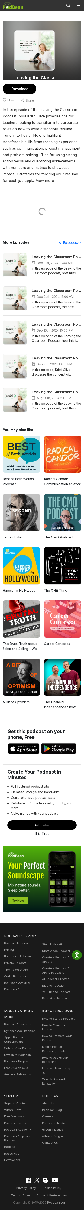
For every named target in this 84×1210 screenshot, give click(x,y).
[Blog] (45, 1180)
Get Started (42, 825)
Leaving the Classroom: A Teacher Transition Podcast (37, 77)
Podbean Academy (17, 1129)
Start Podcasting (53, 944)
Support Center (15, 1103)
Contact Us (50, 1142)
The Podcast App (16, 969)
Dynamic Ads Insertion (20, 1031)
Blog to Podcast (53, 985)
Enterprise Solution (17, 956)
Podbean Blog (52, 1110)
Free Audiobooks (16, 1068)
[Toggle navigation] (78, 5)
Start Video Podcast (56, 951)
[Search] (68, 5)
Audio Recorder (15, 976)
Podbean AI (12, 989)
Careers (48, 1116)
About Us (48, 1103)
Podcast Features (16, 943)
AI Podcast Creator (55, 979)
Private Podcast (15, 963)
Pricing (9, 950)
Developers (12, 1160)
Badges (9, 1146)
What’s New (12, 1110)
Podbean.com (57, 1202)
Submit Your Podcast (19, 1048)
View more (45, 180)
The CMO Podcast (58, 537)
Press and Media (54, 1123)
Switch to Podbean (17, 1055)
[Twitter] (36, 1180)
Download (19, 89)
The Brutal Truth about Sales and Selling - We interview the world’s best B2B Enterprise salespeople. (20, 646)
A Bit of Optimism (16, 702)
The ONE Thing (55, 590)
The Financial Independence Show (60, 704)
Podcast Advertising (18, 1024)
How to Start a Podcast (58, 1018)
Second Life (12, 537)
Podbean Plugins (16, 1061)
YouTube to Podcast (56, 992)
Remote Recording (17, 982)
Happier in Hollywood (19, 590)
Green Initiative (52, 1129)
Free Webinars (14, 1116)
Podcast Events (15, 1123)
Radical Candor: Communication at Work (62, 481)
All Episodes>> (70, 243)
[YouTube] (55, 1180)
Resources (11, 1153)
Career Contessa (57, 644)
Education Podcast (55, 998)
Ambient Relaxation (17, 1074)
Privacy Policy (26, 1188)
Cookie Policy (51, 1188)
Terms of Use (20, 1195)
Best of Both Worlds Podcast (18, 481)
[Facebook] (28, 1180)
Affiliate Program (53, 1136)
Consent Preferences (52, 1195)
